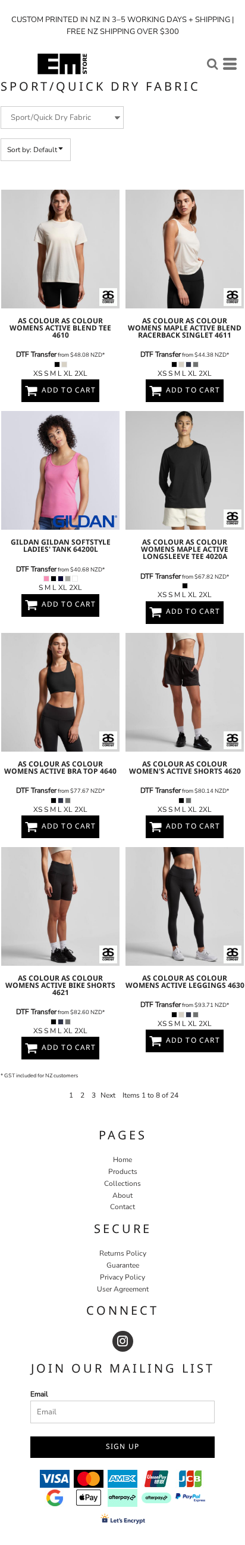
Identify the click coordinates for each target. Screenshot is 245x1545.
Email (39, 1394)
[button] (212, 64)
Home (122, 1159)
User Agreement (123, 1289)
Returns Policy (122, 1253)
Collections (122, 1183)
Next (107, 1095)
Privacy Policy (122, 1277)
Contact (122, 1207)
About (122, 1195)
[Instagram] (122, 1341)
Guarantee (122, 1265)
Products (122, 1171)
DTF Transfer (36, 354)
